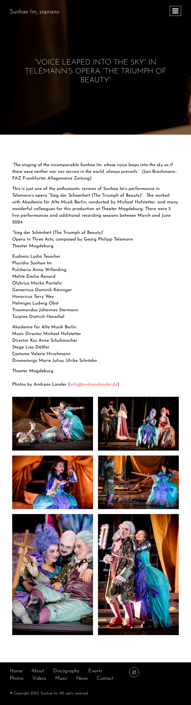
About (37, 671)
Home (16, 671)
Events (95, 671)
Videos (39, 678)
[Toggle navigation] (175, 11)
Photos (16, 678)
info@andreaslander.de (93, 384)
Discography (66, 671)
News (82, 678)
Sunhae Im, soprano (34, 12)
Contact (105, 678)
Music (61, 678)
